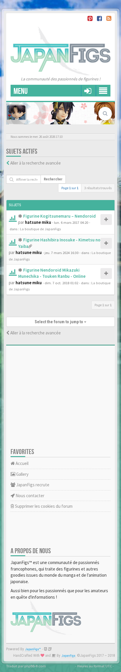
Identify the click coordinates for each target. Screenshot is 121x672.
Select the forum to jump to (59, 321)
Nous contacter (29, 495)
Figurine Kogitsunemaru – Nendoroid (59, 216)
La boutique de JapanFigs (40, 228)
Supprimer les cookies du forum (43, 506)
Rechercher (53, 179)
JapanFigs (68, 656)
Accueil (21, 463)
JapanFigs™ (33, 649)
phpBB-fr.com (35, 665)
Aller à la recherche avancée (35, 163)
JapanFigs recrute (32, 485)
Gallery (21, 474)
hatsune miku (38, 222)
